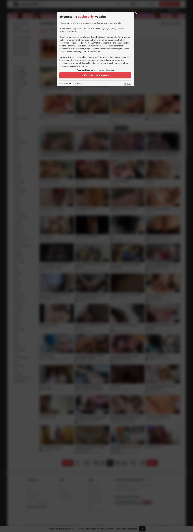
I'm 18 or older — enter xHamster (95, 75)
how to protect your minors (71, 84)
